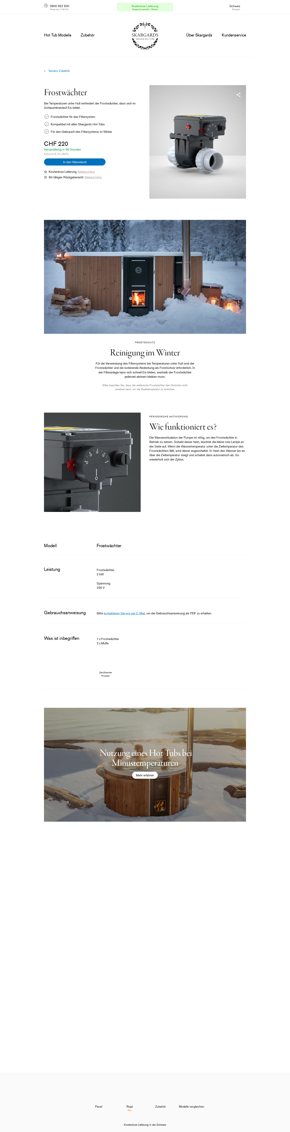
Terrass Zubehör (59, 71)
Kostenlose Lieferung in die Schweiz (145, 1124)
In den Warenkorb (75, 162)
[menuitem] (98, 1096)
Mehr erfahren (145, 775)
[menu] (58, 35)
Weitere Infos (86, 172)
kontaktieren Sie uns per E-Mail (124, 613)
